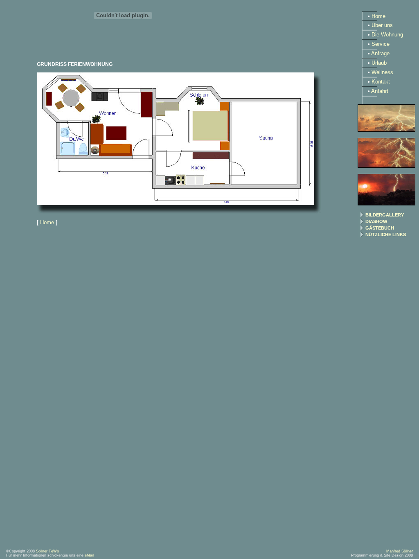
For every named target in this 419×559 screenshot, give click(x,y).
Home (47, 222)
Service (381, 44)
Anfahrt (379, 91)
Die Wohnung (387, 35)
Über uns (382, 25)
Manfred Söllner (399, 551)
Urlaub (379, 63)
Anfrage (380, 53)
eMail (89, 555)
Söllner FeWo (47, 551)
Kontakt (381, 82)
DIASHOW (376, 221)
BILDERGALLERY (384, 214)
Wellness (382, 72)
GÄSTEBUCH (379, 227)
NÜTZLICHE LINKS (385, 234)
